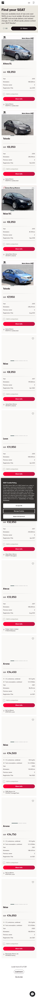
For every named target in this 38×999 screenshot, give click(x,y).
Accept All (19, 505)
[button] (19, 49)
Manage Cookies (19, 511)
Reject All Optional (19, 516)
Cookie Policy (22, 498)
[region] (19, 499)
